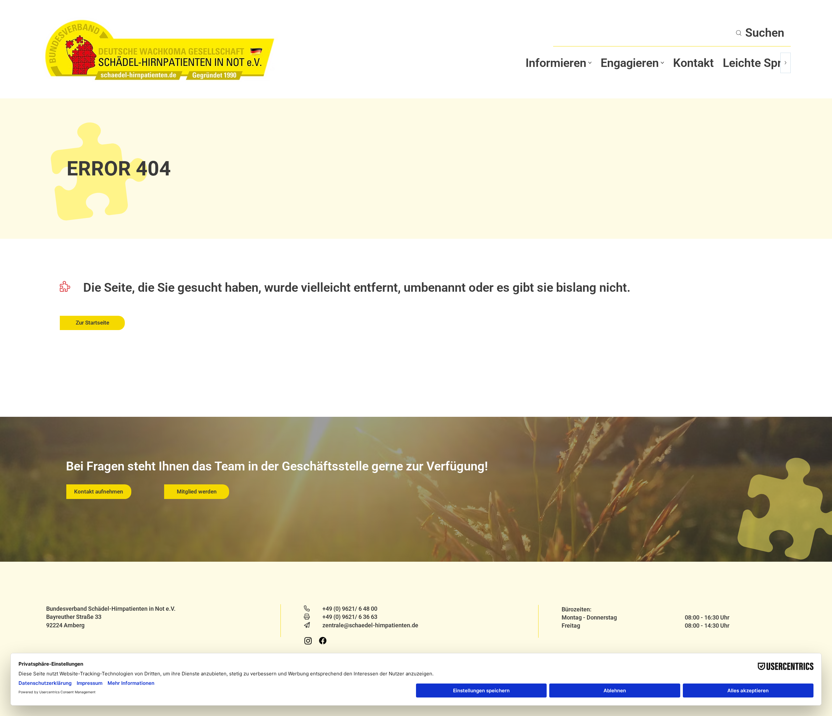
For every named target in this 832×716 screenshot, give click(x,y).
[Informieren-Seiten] (590, 62)
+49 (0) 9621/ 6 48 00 (349, 608)
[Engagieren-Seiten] (662, 62)
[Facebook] (323, 641)
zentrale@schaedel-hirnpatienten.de (370, 625)
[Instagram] (308, 641)
